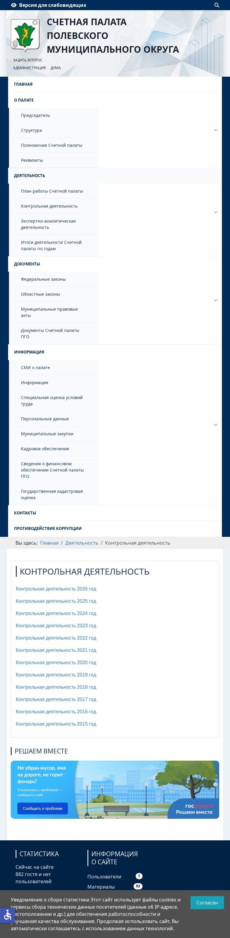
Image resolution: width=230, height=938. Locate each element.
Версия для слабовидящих (52, 5)
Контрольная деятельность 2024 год (56, 613)
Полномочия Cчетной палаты (51, 145)
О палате (24, 100)
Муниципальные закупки (47, 433)
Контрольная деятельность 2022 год (56, 638)
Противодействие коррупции (48, 528)
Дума (56, 67)
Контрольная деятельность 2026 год (56, 588)
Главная (23, 84)
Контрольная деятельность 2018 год (56, 687)
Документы (27, 264)
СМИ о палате (35, 367)
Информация (29, 352)
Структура (31, 130)
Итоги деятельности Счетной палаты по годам (51, 245)
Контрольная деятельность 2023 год (56, 625)
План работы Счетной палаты (52, 191)
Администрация (29, 67)
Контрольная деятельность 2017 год (56, 699)
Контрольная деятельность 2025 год (56, 601)
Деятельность (29, 175)
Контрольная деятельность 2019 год (56, 674)
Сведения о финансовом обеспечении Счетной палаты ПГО (52, 470)
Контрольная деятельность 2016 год (56, 711)
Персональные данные (45, 419)
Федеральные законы (43, 279)
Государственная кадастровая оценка (52, 494)
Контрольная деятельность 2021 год (56, 650)
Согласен (207, 902)
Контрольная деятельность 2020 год (56, 662)
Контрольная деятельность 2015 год (56, 723)
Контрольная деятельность (49, 206)
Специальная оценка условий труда (52, 401)
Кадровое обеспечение (45, 448)
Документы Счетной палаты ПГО (50, 333)
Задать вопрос (28, 60)
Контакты (25, 513)
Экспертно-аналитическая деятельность (48, 224)
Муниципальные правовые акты (49, 312)
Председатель (35, 115)
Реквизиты (32, 160)
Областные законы (40, 294)
